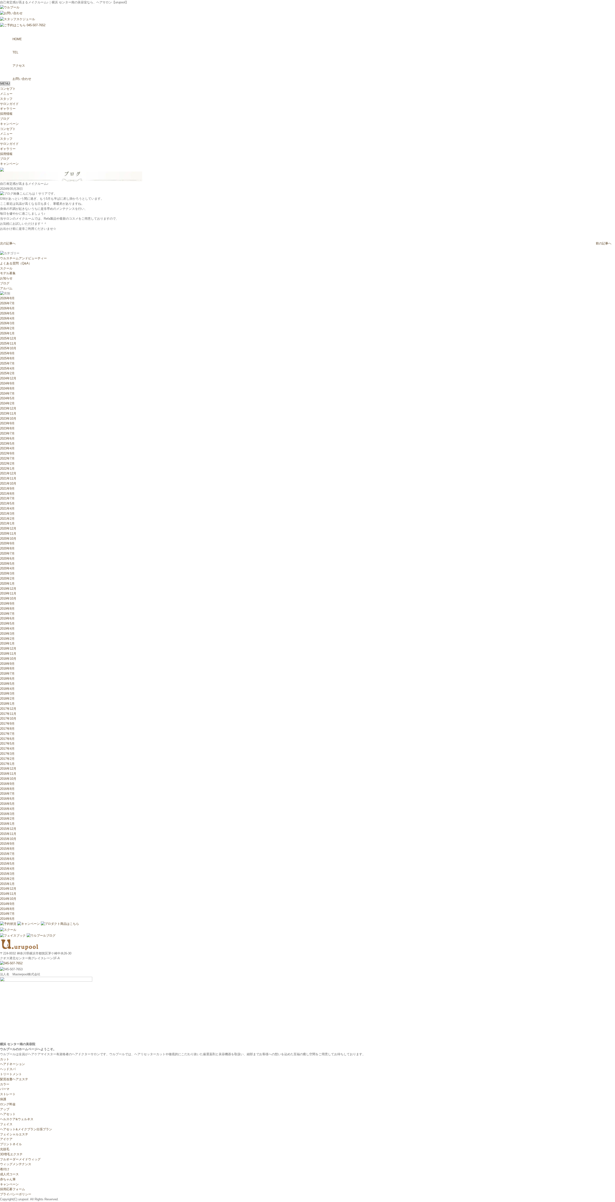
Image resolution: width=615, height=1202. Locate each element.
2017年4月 (7, 748)
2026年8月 (7, 298)
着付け (4, 1169)
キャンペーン (9, 124)
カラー (4, 1084)
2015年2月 (7, 879)
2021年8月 (7, 493)
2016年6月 (7, 798)
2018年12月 (8, 648)
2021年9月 (7, 488)
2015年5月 (7, 863)
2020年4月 (7, 568)
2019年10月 (8, 598)
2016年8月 (7, 789)
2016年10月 (8, 778)
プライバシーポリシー (15, 1194)
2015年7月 (7, 854)
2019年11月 (8, 593)
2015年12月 (8, 829)
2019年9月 (7, 603)
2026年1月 (7, 333)
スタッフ (6, 99)
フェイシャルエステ (14, 1134)
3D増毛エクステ (11, 1154)
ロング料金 (8, 1104)
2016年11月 (8, 773)
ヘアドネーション (12, 1064)
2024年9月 (7, 383)
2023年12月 (8, 408)
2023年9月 (7, 423)
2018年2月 (7, 698)
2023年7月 (7, 433)
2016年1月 (7, 823)
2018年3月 (7, 693)
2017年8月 (7, 728)
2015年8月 (7, 848)
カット (4, 1059)
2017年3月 (7, 753)
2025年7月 (7, 363)
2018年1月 (7, 703)
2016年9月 (7, 784)
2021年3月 (7, 513)
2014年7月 (7, 913)
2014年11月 (8, 893)
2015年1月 (7, 884)
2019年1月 (7, 643)
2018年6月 (7, 678)
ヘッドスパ (8, 1069)
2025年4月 (7, 368)
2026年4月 (7, 318)
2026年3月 (7, 323)
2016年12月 (8, 768)
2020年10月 (8, 538)
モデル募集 (8, 273)
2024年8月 (7, 388)
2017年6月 (7, 739)
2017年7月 (7, 733)
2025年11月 (8, 343)
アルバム (6, 288)
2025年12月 (8, 338)
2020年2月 (7, 578)
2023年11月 (8, 413)
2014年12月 (8, 888)
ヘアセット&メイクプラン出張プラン (26, 1129)
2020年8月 (7, 548)
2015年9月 (7, 843)
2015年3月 (7, 874)
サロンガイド (9, 104)
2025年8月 (7, 358)
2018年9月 (7, 663)
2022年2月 (7, 463)
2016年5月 (7, 804)
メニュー (6, 94)
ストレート (8, 1094)
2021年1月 (7, 523)
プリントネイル (11, 1144)
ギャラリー (8, 108)
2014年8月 (7, 909)
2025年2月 (7, 373)
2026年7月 (7, 303)
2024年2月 (7, 403)
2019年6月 (7, 618)
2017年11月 (8, 714)
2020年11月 (8, 533)
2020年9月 (7, 543)
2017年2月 (7, 759)
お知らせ (6, 278)
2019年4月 (7, 628)
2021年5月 (7, 503)
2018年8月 (7, 668)
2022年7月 (7, 458)
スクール (6, 268)
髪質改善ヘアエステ (14, 1079)
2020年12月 (8, 528)
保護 (3, 1099)
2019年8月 (7, 608)
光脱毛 (4, 1149)
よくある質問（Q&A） (16, 263)
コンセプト (8, 88)
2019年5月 (7, 623)
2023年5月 (7, 443)
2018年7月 (7, 673)
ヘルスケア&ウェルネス (16, 1119)
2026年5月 (7, 313)
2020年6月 (7, 558)
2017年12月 (8, 708)
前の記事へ (603, 243)
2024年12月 (8, 378)
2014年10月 (8, 899)
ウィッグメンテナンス (15, 1164)
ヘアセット (8, 1114)
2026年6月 (7, 308)
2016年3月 (7, 814)
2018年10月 (8, 658)
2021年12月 (8, 473)
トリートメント (11, 1074)
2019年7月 (7, 613)
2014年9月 (7, 904)
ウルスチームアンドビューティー (23, 258)
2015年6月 (7, 859)
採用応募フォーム (12, 1189)
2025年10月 (8, 348)
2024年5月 (7, 398)
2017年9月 (7, 723)
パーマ (4, 1089)
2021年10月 (8, 483)
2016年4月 (7, 809)
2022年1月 (7, 468)
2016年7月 (7, 793)
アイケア (6, 1139)
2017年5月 (7, 743)
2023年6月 (7, 438)
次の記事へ (8, 243)
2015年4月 (7, 868)
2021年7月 (7, 498)
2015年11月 (8, 834)
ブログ (4, 119)
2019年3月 (7, 633)
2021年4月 (7, 508)
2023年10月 (8, 418)
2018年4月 (7, 689)
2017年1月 (7, 764)
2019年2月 (7, 638)
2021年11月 (8, 478)
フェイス (6, 1124)
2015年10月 (8, 839)
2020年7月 (7, 553)
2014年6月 (7, 919)
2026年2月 (7, 328)
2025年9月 (7, 353)
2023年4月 (7, 448)
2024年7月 (7, 393)
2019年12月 (8, 588)
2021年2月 (7, 518)
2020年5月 (7, 563)
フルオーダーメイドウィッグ (20, 1159)
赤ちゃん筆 (8, 1179)
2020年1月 (7, 583)
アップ (4, 1109)
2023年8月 (7, 428)
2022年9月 (7, 453)
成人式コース (9, 1174)
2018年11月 (8, 653)
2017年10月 (8, 718)
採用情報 (6, 113)
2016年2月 (7, 818)
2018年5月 (7, 683)
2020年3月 (7, 573)
